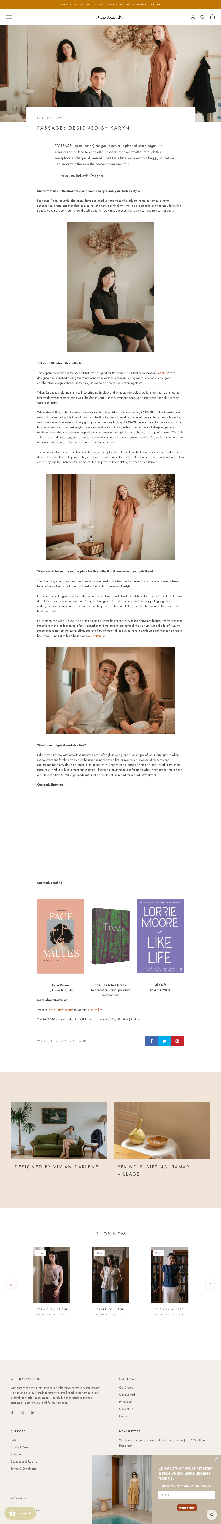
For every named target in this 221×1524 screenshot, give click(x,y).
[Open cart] (212, 16)
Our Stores (126, 1387)
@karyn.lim (95, 1010)
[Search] (202, 17)
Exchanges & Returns (24, 1461)
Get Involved (127, 1394)
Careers (124, 1416)
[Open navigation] (9, 17)
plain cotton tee (95, 636)
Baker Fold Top (110, 1309)
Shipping (16, 1454)
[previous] (11, 1284)
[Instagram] (22, 1411)
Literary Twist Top (51, 1309)
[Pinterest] (32, 1411)
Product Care (19, 1447)
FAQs (14, 1440)
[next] (210, 1284)
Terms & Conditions (23, 1468)
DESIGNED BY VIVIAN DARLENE (57, 1167)
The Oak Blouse (170, 1309)
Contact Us (126, 1409)
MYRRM (16, 1498)
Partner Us (125, 1402)
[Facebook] (12, 1411)
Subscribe (187, 1508)
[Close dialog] (217, 1459)
